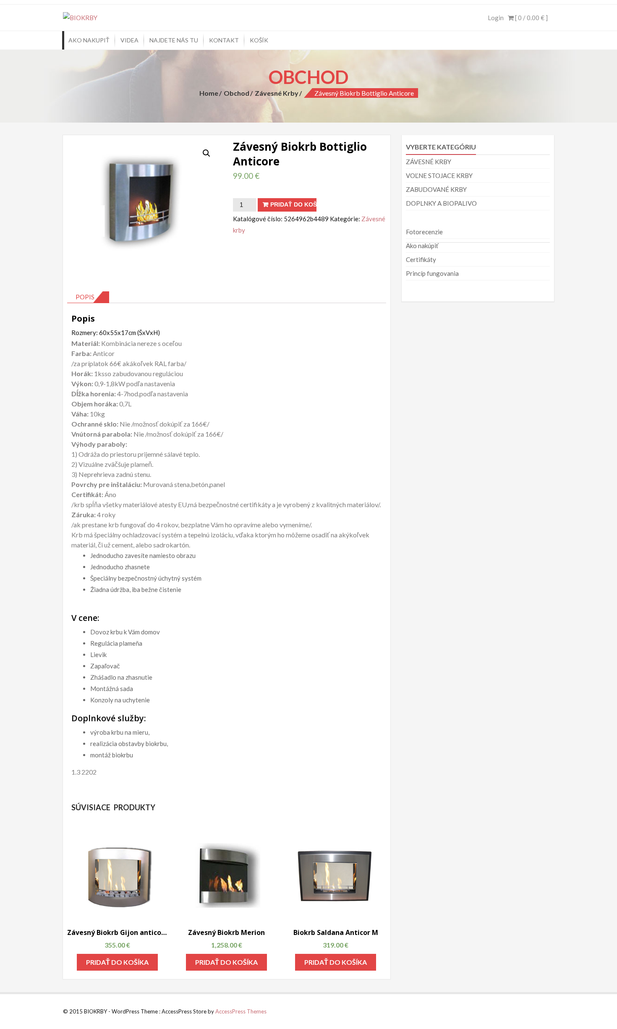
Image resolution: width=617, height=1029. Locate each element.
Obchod (236, 93)
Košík (259, 40)
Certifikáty (421, 259)
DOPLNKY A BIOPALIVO (441, 203)
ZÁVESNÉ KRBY (428, 161)
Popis (85, 297)
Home (208, 93)
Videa (129, 40)
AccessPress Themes (241, 1011)
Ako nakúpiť (422, 245)
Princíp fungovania (432, 273)
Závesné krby (276, 93)
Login (496, 17)
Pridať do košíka (293, 204)
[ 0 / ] (531, 17)
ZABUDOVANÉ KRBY (436, 189)
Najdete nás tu (173, 40)
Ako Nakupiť (89, 40)
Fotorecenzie (424, 232)
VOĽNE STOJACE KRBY (439, 175)
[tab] (88, 297)
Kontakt (224, 40)
